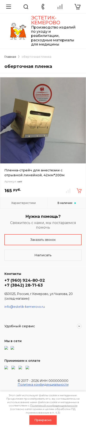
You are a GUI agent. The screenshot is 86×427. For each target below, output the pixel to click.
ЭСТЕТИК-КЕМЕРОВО (45, 20)
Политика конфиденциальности (43, 385)
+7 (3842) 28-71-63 (23, 285)
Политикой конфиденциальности (53, 405)
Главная (10, 56)
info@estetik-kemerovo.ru (24, 307)
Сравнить (68, 190)
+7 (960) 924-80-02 (24, 280)
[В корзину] (79, 190)
